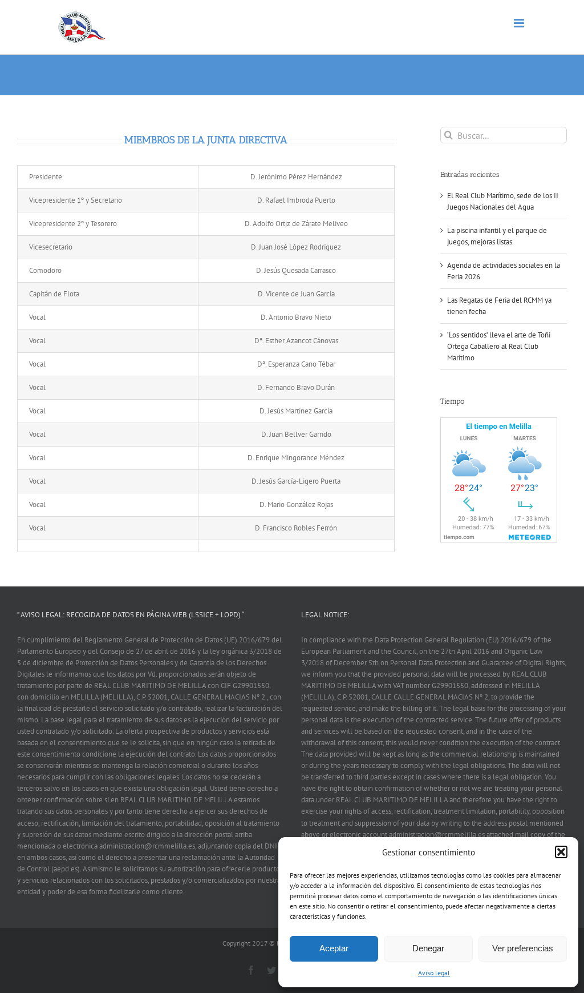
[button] (561, 852)
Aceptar (333, 948)
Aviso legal (434, 972)
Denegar (428, 948)
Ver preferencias (522, 948)
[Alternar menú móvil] (520, 23)
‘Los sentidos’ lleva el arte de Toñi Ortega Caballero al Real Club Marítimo (498, 346)
